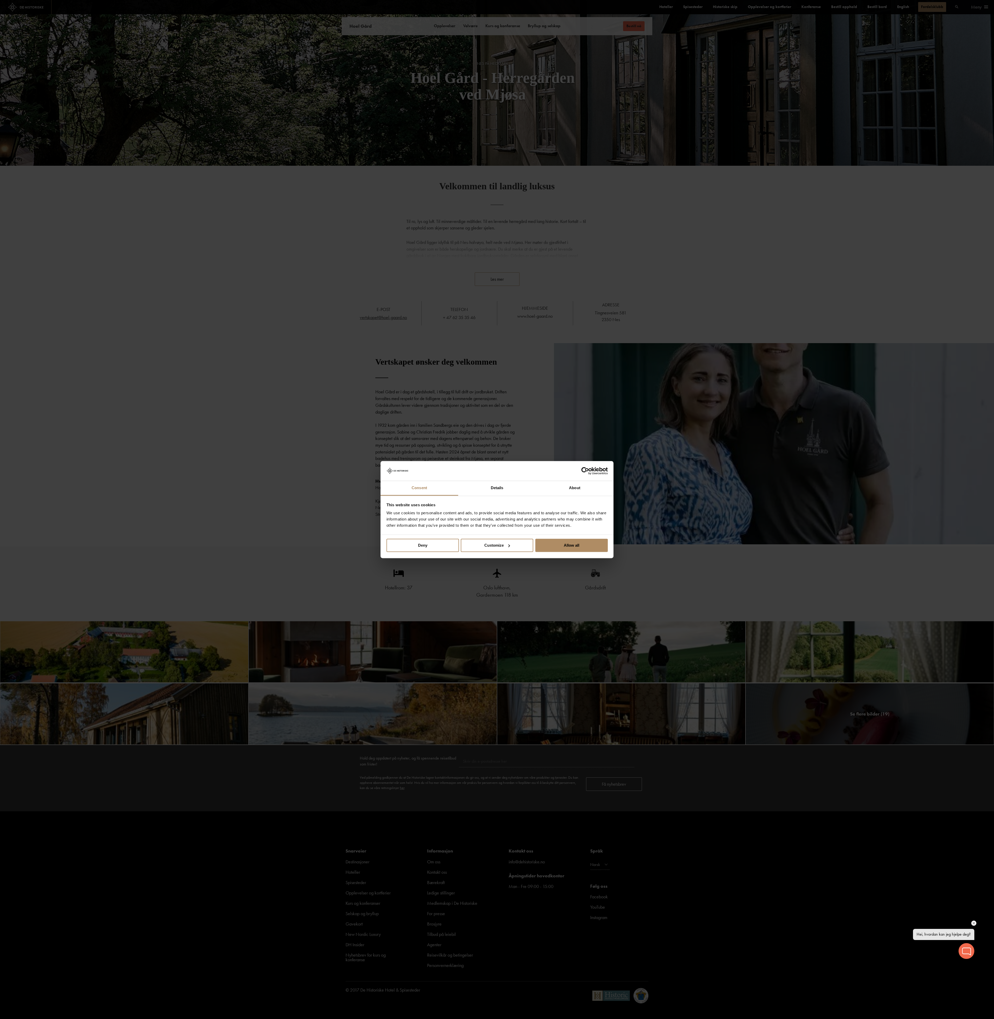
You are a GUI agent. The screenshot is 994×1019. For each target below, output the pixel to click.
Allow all (571, 545)
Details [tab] (497, 488)
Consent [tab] (419, 488)
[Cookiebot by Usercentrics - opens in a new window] (585, 471)
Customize (494, 545)
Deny (422, 545)
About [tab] (574, 488)
